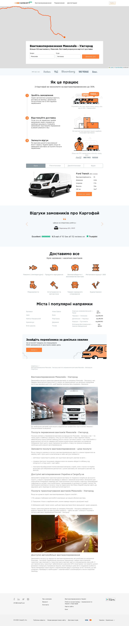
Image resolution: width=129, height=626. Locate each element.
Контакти (45, 604)
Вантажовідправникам (43, 3)
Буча (53, 315)
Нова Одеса (56, 311)
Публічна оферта (39, 620)
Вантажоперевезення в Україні (75, 599)
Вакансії (45, 602)
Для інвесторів (73, 620)
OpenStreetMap (119, 67)
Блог (66, 609)
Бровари (29, 311)
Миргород (56, 318)
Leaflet (111, 67)
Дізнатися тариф (84, 194)
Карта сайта (69, 606)
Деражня (55, 322)
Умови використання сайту (56, 620)
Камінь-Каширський (33, 318)
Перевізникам (59, 3)
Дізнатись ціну (91, 56)
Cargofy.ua (34, 366)
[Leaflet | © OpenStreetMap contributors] (64, 37)
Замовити (34, 350)
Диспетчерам (72, 3)
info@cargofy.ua (19, 603)
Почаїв (54, 326)
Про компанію (47, 599)
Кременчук (30, 322)
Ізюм (27, 315)
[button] (64, 37)
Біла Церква (30, 326)
